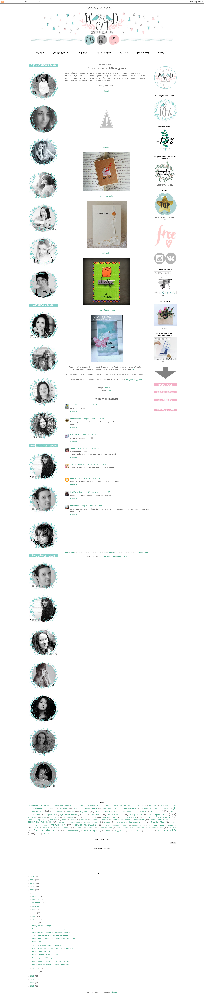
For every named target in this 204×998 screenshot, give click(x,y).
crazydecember (72, 831)
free (108, 831)
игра (98, 812)
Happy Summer (120, 831)
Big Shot (152, 828)
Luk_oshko (107, 253)
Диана (166, 808)
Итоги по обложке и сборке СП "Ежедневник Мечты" (54, 948)
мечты (44, 817)
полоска (105, 820)
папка (64, 820)
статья (34, 825)
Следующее (69, 552)
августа (36, 906)
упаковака (78, 828)
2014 (32, 890)
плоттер (84, 820)
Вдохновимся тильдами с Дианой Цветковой (50, 964)
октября (36, 899)
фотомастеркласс (105, 828)
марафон (96, 815)
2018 (32, 877)
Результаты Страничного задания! (46, 945)
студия (106, 825)
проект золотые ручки (39, 822)
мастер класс (115, 815)
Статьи (173, 822)
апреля (35, 920)
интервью (142, 812)
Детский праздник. (150, 808)
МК (79, 817)
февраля (36, 969)
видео (51, 808)
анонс (106, 805)
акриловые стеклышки (63, 805)
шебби (119, 828)
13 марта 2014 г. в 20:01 (89, 478)
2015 (32, 886)
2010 (32, 986)
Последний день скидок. (42, 926)
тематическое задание (164, 825)
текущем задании (134, 380)
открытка (40, 820)
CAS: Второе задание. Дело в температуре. (51, 961)
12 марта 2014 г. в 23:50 (92, 419)
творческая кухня (139, 825)
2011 (32, 983)
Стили (44, 825)
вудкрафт (64, 808)
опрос (30, 820)
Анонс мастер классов (123, 805)
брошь (174, 805)
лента (85, 815)
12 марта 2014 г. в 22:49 (86, 405)
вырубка (76, 808)
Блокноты (164, 805)
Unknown (73, 478)
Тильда (36, 828)
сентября (36, 903)
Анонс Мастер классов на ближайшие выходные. (52, 932)
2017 (32, 880)
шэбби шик (141, 828)
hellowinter (148, 831)
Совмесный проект (136, 822)
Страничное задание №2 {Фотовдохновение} (50, 935)
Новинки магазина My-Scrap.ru (45, 955)
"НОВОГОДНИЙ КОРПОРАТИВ (38, 805)
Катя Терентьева (107, 310)
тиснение (46, 828)
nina (72, 405)
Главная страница (106, 552)
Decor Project (91, 831)
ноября (35, 896)
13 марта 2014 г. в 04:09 (86, 435)
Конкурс (173, 812)
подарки (95, 820)
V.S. (72, 435)
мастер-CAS (32, 817)
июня (34, 913)
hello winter (135, 831)
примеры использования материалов (128, 820)
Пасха (73, 820)
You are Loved (66, 834)
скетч (96, 822)
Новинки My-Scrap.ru (41, 951)
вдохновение (37, 808)
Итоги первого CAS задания (43, 958)
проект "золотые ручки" (160, 820)
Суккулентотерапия (120, 825)
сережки (87, 822)
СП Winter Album (157, 822)
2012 (32, 979)
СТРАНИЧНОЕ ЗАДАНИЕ (85, 825)
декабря (36, 893)
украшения (66, 828)
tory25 (73, 448)
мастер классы (136, 815)
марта (35, 923)
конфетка (36, 815)
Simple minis (50, 834)
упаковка (90, 828)
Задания (84, 811)
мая (34, 916)
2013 (32, 976)
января (35, 972)
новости (146, 817)
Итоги (110, 390)
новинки (131, 817)
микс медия (55, 817)
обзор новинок (162, 817)
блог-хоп (152, 805)
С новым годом (74, 822)
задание (70, 812)
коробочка (50, 815)
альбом (80, 805)
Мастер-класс (158, 814)
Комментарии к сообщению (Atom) (114, 556)
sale (38, 834)
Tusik (106, 91)
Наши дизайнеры (108, 817)
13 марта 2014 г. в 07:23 (98, 464)
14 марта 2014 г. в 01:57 (99, 492)
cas (161, 828)
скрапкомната (120, 822)
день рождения (129, 808)
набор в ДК (91, 817)
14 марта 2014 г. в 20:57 (91, 506)
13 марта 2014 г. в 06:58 (88, 448)
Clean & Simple (43, 830)
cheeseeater (75, 419)
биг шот (141, 805)
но (122, 817)
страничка (58, 824)
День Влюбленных (109, 808)
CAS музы (172, 828)
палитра (53, 820)
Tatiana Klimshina (78, 464)
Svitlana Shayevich (78, 492)
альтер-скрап (94, 805)
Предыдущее (143, 552)
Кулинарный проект (68, 815)
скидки (107, 822)
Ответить (74, 411)
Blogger (114, 992)
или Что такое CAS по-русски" (118, 812)
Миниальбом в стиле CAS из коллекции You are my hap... (57, 939)
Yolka (135, 370)
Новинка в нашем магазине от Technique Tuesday (53, 929)
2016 (32, 883)
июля (34, 910)
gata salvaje (106, 196)
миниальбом (68, 817)
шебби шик (129, 828)
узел (55, 828)
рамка (61, 822)
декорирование (90, 808)
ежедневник (57, 812)
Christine (107, 148)
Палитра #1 (36, 942)
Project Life (167, 830)
